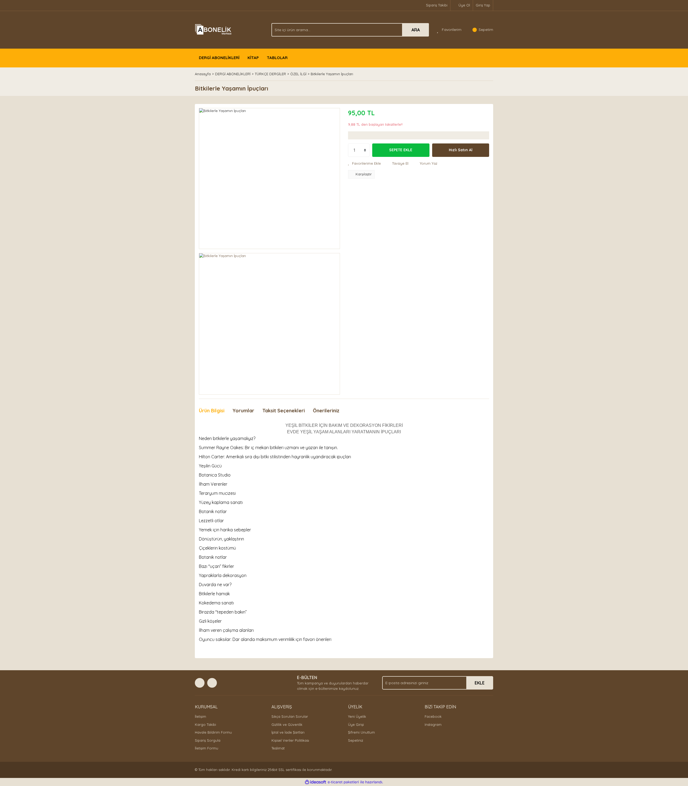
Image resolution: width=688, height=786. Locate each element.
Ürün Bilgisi (211, 411)
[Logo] (214, 29)
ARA (415, 30)
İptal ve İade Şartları (287, 732)
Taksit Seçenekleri (283, 411)
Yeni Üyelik (357, 716)
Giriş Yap (483, 5)
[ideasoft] (315, 782)
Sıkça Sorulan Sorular (289, 716)
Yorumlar (243, 411)
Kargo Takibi (205, 724)
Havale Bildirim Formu (213, 732)
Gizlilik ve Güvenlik (286, 724)
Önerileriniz (326, 411)
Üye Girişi (356, 724)
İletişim (200, 716)
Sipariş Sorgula (207, 740)
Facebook (433, 716)
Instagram (433, 724)
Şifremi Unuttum (361, 732)
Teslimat (278, 748)
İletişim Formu (206, 748)
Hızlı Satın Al (460, 149)
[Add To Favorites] (364, 163)
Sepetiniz (355, 740)
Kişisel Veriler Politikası (290, 740)
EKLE (480, 683)
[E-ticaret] (343, 782)
